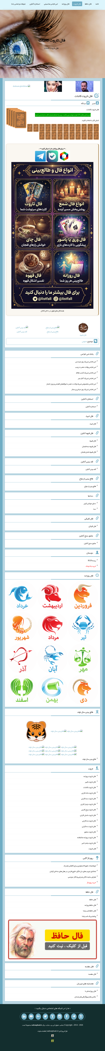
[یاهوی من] (81, 1016)
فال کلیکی (92, 526)
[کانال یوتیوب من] (31, 1016)
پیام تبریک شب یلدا (89, 916)
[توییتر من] (45, 1016)
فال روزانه (65, 4)
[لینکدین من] (24, 1016)
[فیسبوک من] (66, 1016)
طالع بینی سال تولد (89, 759)
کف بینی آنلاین (22, 331)
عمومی (84, 341)
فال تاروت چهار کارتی (88, 804)
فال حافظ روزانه (90, 905)
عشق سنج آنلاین (90, 543)
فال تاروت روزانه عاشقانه (86, 837)
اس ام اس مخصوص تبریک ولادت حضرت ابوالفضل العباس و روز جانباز (71, 384)
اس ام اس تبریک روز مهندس (85, 361)
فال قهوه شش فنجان (88, 452)
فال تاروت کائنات (52, 40)
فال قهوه (93, 441)
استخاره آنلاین (35, 4)
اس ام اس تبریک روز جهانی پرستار (83, 389)
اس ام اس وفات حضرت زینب (85, 367)
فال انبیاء (92, 423)
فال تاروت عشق (90, 832)
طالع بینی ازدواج (52, 331)
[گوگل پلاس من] (38, 1016)
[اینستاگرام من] (59, 1016)
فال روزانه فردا (90, 991)
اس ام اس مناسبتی (51, 4)
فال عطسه (92, 974)
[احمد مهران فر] (84, 87)
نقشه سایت (42, 1031)
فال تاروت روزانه (90, 776)
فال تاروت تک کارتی (88, 793)
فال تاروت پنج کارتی (88, 809)
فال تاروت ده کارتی (89, 826)
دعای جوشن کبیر (90, 503)
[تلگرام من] (74, 1016)
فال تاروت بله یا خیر (88, 843)
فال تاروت (77, 4)
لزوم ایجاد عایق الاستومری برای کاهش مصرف (80, 866)
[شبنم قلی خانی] (21, 87)
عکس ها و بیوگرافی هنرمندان (85, 997)
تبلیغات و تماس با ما (18, 4)
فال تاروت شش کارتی (88, 815)
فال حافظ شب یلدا (89, 910)
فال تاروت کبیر (90, 782)
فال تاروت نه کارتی (89, 821)
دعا (94, 509)
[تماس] (52, 1016)
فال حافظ (88, 4)
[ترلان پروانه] (53, 87)
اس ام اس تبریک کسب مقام (86, 373)
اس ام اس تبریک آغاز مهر (87, 378)
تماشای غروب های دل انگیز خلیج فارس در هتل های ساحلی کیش (73, 871)
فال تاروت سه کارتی (88, 798)
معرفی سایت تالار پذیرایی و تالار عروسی (82, 877)
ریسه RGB (92, 560)
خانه (97, 4)
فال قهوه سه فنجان (89, 446)
